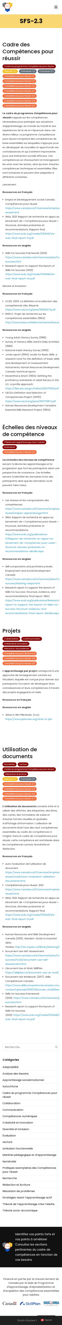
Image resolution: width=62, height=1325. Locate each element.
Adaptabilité (10, 1067)
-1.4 (19, 86)
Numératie (9, 764)
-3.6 (19, 663)
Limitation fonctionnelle (17, 1148)
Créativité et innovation (16, 643)
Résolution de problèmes (16, 648)
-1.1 (19, 76)
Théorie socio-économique (20, 1210)
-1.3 (28, 71)
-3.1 (46, 71)
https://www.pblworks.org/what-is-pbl (28, 719)
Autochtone (10, 1086)
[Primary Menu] (56, 7)
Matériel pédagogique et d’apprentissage (29, 1155)
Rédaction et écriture (15, 774)
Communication (31, 638)
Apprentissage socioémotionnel (23, 1080)
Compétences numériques (19, 1116)
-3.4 (19, 658)
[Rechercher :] (31, 1047)
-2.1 (10, 71)
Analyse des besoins (15, 1074)
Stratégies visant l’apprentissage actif (27, 1197)
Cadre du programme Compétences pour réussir (29, 66)
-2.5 (19, 105)
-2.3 (19, 95)
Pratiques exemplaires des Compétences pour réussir (29, 1170)
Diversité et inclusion (15, 1129)
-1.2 (19, 81)
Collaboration (11, 638)
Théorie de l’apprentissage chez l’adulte (24, 442)
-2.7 (19, 798)
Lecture (23, 764)
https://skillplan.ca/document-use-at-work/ (32, 972)
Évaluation (9, 447)
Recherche (9, 1178)
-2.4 (19, 100)
